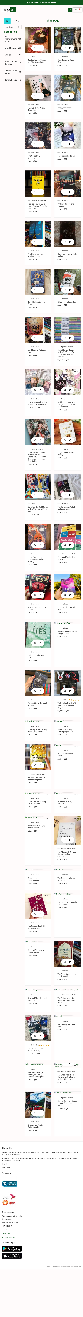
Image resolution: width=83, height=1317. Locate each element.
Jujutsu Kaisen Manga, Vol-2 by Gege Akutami (37, 61)
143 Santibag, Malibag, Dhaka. (12, 1216)
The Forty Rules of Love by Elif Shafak (66, 975)
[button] (70, 10)
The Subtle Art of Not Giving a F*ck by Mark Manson (66, 1000)
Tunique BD (49, 1266)
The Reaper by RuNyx (66, 156)
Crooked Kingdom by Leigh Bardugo (36, 879)
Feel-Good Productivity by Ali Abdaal (66, 558)
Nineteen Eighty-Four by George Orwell (67, 632)
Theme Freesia (65, 1266)
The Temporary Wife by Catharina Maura (66, 508)
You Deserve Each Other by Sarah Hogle (37, 927)
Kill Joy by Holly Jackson (67, 302)
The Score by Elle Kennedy (35, 157)
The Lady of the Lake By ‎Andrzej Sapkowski (37, 730)
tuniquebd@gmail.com (10, 1222)
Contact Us (5, 1230)
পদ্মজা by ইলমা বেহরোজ (64, 108)
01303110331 (7, 1219)
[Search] (18, 27)
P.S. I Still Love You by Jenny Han (36, 109)
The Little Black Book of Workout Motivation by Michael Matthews (66, 1077)
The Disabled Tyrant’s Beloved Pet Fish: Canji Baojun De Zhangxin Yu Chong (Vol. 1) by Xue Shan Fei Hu (37, 456)
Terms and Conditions (8, 1237)
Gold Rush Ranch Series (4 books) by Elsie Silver (37, 403)
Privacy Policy (6, 1233)
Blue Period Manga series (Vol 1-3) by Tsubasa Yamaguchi (36, 1074)
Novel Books (10, 48)
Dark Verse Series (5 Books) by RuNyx (36, 1049)
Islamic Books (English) (11, 62)
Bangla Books (11, 80)
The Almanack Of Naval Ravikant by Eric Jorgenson (66, 854)
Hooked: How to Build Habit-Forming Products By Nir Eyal (37, 206)
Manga (8, 55)
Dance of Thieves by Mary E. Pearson (36, 951)
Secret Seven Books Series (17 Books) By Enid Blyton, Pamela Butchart (65, 353)
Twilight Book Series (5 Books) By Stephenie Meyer (66, 705)
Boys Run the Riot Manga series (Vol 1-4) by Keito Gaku (38, 509)
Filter (7, 21)
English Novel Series (67, 346)
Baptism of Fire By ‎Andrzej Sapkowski (65, 730)
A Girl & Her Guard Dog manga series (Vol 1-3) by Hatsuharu (66, 404)
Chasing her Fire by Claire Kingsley (35, 1126)
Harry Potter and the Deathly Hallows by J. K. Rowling (37, 559)
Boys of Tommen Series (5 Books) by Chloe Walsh (67, 1103)
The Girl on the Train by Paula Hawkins (37, 802)
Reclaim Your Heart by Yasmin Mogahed (37, 778)
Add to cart (40, 47)
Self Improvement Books (11, 39)
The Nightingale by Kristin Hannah (35, 255)
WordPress (78, 1266)
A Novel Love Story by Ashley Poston (36, 826)
